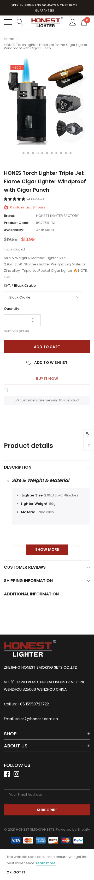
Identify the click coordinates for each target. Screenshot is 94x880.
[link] (30, 648)
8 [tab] (56, 153)
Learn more (46, 863)
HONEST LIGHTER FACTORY (57, 215)
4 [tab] (38, 153)
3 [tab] (33, 153)
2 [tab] (28, 153)
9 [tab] (61, 153)
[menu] (8, 22)
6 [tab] (47, 153)
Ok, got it (16, 872)
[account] (72, 21)
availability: (14, 229)
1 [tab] (23, 153)
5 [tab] (42, 153)
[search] (20, 21)
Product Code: (16, 222)
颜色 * (20, 285)
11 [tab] (70, 153)
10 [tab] (66, 153)
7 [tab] (52, 153)
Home (9, 38)
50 (17, 400)
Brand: (9, 215)
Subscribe (47, 810)
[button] (15, 199)
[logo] (47, 21)
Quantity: (12, 308)
